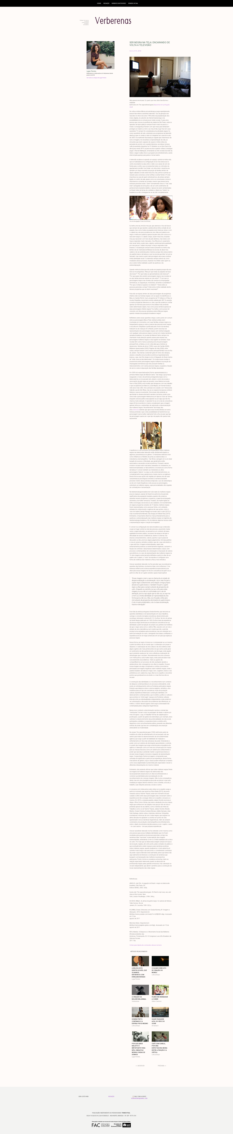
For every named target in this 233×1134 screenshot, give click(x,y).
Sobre (99, 3)
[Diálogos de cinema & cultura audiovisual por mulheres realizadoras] (117, 24)
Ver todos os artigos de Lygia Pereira (96, 77)
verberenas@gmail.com (139, 1098)
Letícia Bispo (156, 975)
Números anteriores (119, 3)
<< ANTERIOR (140, 1066)
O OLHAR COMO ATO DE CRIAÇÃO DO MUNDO (159, 970)
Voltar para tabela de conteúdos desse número (146, 945)
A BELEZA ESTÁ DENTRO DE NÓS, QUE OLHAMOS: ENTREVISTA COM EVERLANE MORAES (139, 972)
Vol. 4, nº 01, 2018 (135, 51)
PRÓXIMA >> (162, 1066)
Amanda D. (155, 1026)
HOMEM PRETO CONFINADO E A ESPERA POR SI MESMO (140, 1021)
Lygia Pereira (91, 71)
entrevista (136, 410)
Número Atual (133, 3)
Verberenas (135, 1001)
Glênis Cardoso (156, 1001)
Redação (106, 3)
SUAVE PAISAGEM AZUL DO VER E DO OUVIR (158, 1021)
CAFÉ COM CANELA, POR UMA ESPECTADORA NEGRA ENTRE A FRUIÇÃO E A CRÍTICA (159, 1048)
